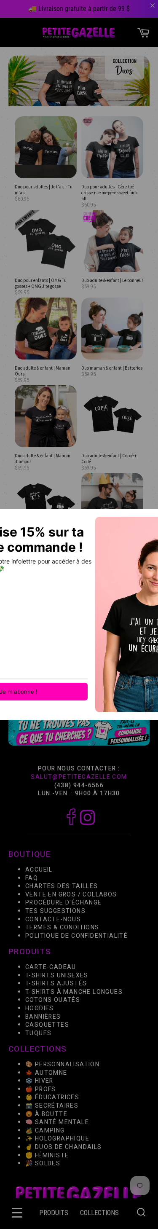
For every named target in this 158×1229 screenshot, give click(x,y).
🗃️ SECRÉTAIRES (51, 1105)
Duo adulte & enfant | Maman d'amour (42, 458)
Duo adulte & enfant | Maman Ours (42, 371)
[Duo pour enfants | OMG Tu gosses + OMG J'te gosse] (46, 241)
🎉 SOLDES (42, 1163)
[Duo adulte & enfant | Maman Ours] (46, 329)
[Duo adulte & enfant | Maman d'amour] (46, 416)
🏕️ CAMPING (45, 1130)
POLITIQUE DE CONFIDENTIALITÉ (76, 935)
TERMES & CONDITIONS (62, 927)
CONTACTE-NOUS (53, 919)
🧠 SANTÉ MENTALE (57, 1122)
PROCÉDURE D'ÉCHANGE (63, 903)
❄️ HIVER (39, 1080)
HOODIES (39, 1008)
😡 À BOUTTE (46, 1114)
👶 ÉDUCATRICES (52, 1097)
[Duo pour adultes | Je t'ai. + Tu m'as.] (46, 148)
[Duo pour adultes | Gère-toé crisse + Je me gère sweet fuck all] (112, 148)
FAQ (31, 878)
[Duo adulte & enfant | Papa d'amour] (112, 504)
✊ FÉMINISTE (47, 1155)
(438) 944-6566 (79, 785)
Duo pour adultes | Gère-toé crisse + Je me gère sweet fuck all (109, 192)
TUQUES (38, 1033)
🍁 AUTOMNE (46, 1072)
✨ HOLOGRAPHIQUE (57, 1139)
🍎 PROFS (40, 1089)
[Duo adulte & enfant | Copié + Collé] (112, 416)
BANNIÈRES (43, 1016)
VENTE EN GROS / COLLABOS (71, 894)
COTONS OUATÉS (52, 1000)
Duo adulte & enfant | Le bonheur (112, 280)
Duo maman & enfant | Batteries (111, 368)
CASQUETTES (47, 1024)
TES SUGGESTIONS (55, 911)
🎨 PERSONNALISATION (62, 1064)
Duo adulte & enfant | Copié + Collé (109, 458)
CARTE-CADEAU (50, 967)
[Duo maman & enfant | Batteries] (112, 329)
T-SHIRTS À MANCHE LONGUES (74, 991)
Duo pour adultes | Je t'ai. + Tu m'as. (43, 190)
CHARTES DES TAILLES (61, 886)
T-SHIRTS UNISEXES (56, 975)
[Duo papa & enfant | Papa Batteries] (46, 504)
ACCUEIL (39, 869)
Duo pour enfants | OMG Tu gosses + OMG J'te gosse (41, 283)
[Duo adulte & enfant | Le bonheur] (112, 241)
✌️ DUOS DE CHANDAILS (64, 1147)
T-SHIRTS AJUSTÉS (56, 983)
